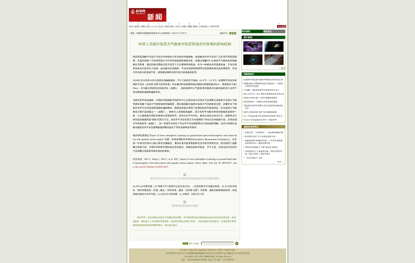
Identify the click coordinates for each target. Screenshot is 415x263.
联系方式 (212, 250)
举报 (220, 250)
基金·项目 (169, 26)
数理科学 (194, 23)
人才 (155, 26)
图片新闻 (248, 37)
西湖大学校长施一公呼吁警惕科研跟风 (260, 98)
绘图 (184, 26)
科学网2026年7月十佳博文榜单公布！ (261, 136)
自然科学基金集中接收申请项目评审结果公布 (263, 80)
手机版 (283, 23)
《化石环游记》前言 (254, 158)
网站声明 (193, 250)
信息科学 (174, 23)
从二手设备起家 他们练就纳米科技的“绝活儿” (263, 116)
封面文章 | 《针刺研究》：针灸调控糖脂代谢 (264, 132)
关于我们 (184, 250)
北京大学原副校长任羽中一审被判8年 (261, 120)
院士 (149, 26)
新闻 (137, 26)
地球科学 (184, 23)
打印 (185, 243)
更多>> (280, 162)
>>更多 (282, 68)
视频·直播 (192, 26)
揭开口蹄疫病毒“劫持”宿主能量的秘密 (260, 112)
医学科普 (215, 26)
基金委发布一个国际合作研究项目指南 (260, 102)
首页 (131, 26)
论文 (178, 26)
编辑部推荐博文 (251, 127)
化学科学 (153, 23)
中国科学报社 (229, 250)
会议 (161, 26)
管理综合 (204, 23)
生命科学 (133, 23)
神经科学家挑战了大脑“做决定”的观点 (261, 147)
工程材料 (164, 23)
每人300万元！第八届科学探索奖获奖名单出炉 (264, 94)
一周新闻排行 (248, 74)
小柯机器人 (204, 26)
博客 (143, 26)
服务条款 (203, 250)
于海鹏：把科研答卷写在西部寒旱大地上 (261, 90)
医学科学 (143, 23)
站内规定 (274, 23)
